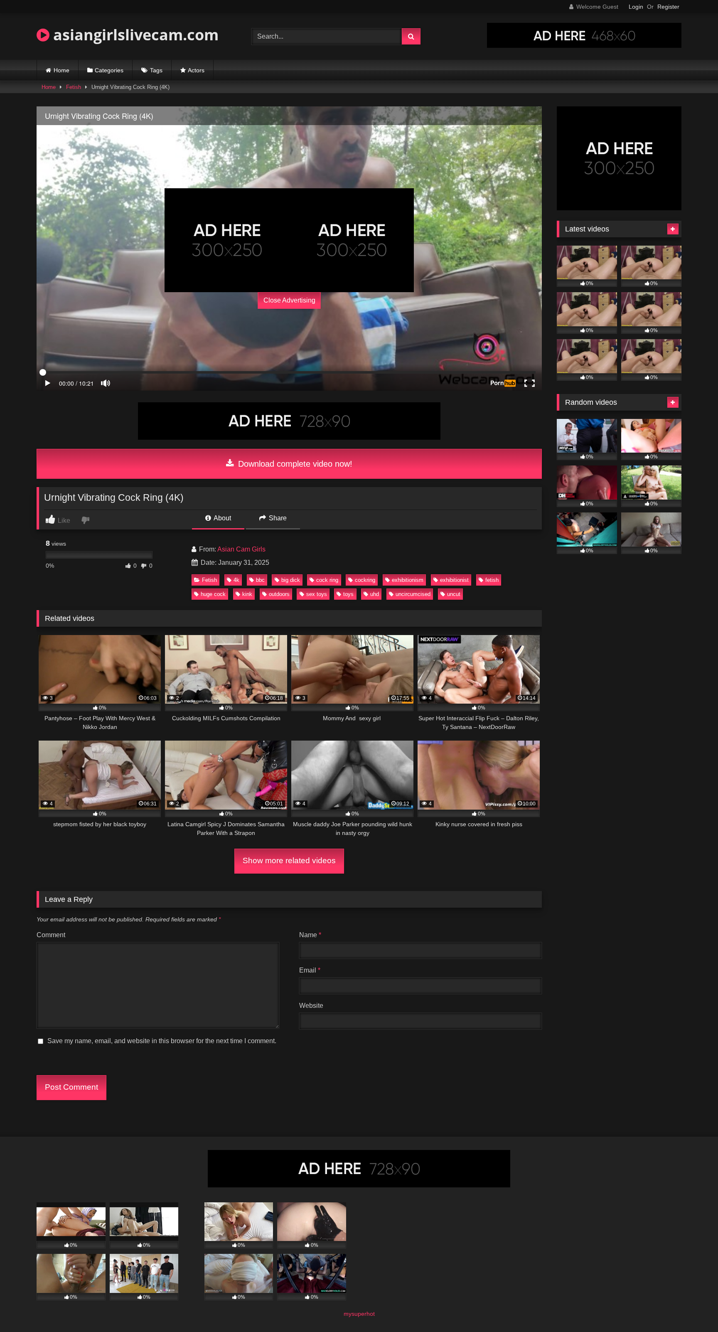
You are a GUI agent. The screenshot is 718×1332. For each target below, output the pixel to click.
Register (668, 6)
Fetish (73, 87)
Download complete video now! (294, 463)
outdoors (279, 594)
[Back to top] (692, 1307)
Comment (51, 934)
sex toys (316, 594)
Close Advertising (289, 300)
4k (236, 580)
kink (247, 594)
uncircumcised (413, 594)
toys (348, 594)
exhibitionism (407, 580)
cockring (365, 580)
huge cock (213, 594)
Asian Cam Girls (241, 549)
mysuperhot (359, 1313)
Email (309, 970)
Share (277, 518)
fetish (492, 580)
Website (311, 1005)
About (221, 518)
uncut (453, 594)
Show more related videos (289, 860)
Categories (109, 70)
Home (61, 70)
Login (636, 6)
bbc (260, 580)
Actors (196, 70)
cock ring (327, 580)
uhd (374, 594)
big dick (290, 580)
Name (310, 934)
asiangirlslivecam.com (134, 35)
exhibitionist (454, 580)
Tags (156, 70)
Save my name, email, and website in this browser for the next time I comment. (161, 1040)
